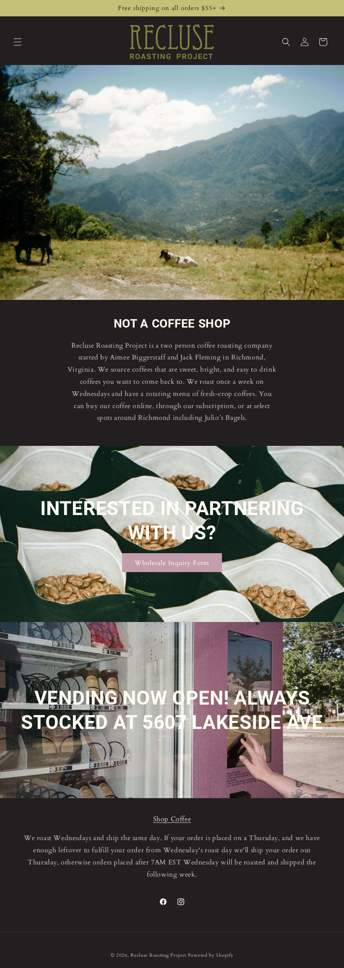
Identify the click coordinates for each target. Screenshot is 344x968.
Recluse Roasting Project (159, 955)
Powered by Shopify (211, 955)
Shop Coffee (172, 819)
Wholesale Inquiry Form (172, 562)
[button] (17, 42)
